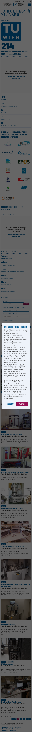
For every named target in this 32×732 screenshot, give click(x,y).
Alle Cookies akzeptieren (22, 404)
